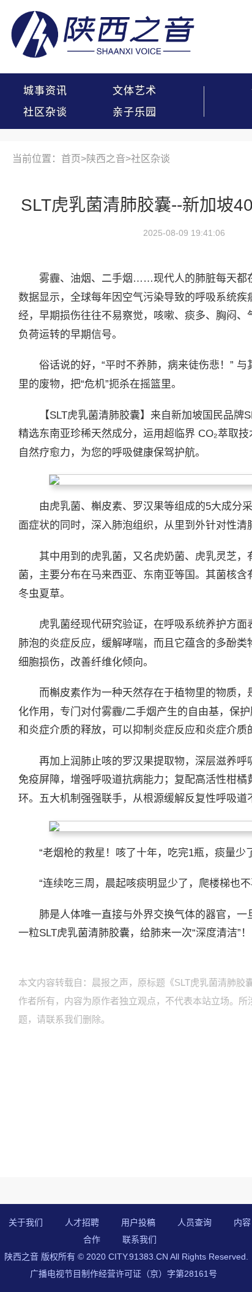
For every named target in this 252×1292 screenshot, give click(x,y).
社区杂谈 (45, 112)
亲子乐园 (135, 112)
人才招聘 (82, 1222)
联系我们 (139, 1239)
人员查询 (194, 1222)
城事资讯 (45, 91)
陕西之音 (105, 158)
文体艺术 (135, 91)
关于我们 (26, 1222)
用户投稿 (138, 1222)
